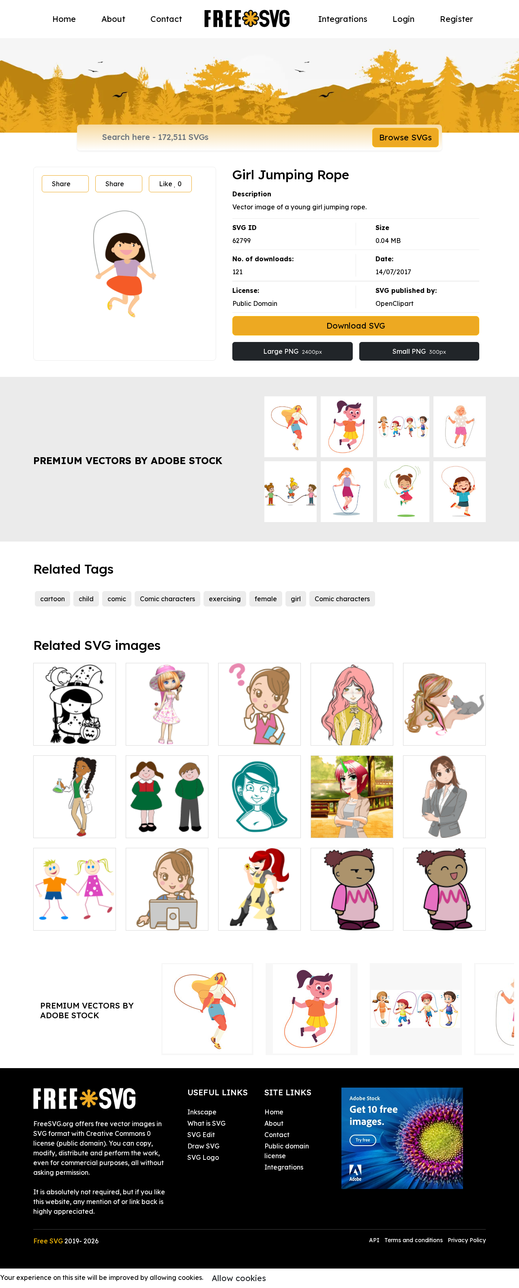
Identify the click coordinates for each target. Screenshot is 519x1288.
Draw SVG (203, 1146)
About (113, 19)
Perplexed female (255, 734)
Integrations (342, 19)
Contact (166, 19)
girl (296, 599)
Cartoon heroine (252, 919)
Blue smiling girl (251, 827)
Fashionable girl (160, 734)
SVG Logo (203, 1157)
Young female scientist (75, 822)
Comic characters (167, 599)
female (266, 599)
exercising (225, 599)
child (86, 599)
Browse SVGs (405, 137)
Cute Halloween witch (74, 729)
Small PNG (419, 351)
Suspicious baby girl (351, 919)
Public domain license (286, 1151)
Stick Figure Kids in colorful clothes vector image (75, 909)
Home (64, 19)
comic (116, 599)
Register (456, 19)
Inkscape (202, 1112)
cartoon (52, 599)
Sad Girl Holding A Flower (352, 729)
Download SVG (355, 325)
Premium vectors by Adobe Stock (127, 460)
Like (170, 184)
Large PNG (292, 351)
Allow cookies (239, 1278)
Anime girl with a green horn (352, 822)
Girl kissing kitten (438, 734)
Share (61, 184)
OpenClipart (394, 303)
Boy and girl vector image (167, 822)
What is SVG (206, 1123)
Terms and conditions (413, 1240)
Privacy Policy (467, 1240)
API (375, 1240)
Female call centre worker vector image (167, 909)
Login (403, 19)
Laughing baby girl (442, 919)
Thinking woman (437, 827)
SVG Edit (201, 1135)
